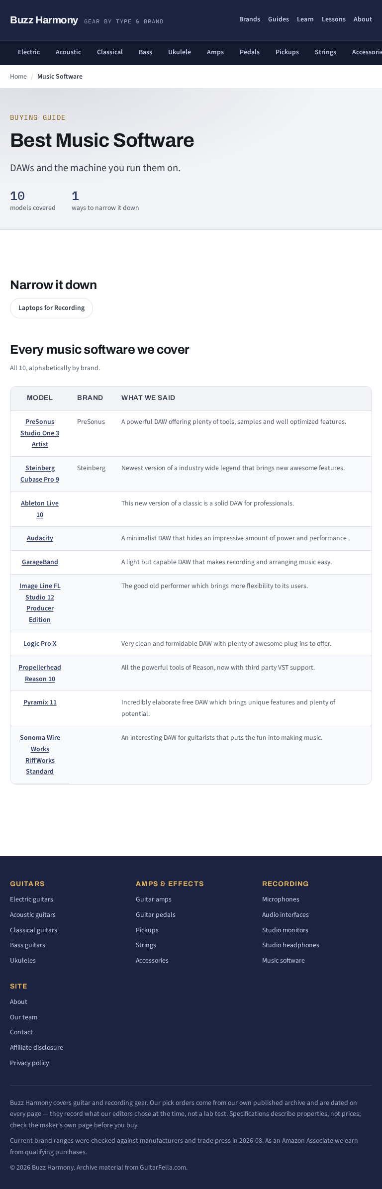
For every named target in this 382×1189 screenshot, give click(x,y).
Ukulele (179, 52)
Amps (215, 52)
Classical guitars (33, 930)
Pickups (287, 52)
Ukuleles (23, 961)
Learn (305, 19)
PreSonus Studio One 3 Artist (39, 433)
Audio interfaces (285, 915)
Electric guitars (31, 899)
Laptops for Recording (51, 308)
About (363, 19)
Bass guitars (27, 945)
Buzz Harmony (87, 19)
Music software (283, 961)
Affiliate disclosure (36, 1048)
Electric (29, 52)
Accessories (152, 961)
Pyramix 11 (40, 702)
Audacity (40, 538)
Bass (145, 52)
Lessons (334, 19)
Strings (325, 52)
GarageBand (40, 562)
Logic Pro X (39, 644)
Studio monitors (285, 930)
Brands (249, 19)
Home (18, 77)
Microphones (280, 899)
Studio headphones (290, 945)
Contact (21, 1032)
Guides (278, 19)
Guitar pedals (156, 915)
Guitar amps (154, 899)
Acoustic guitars (33, 915)
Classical (110, 52)
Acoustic (68, 52)
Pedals (250, 52)
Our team (23, 1017)
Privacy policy (29, 1063)
